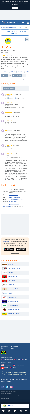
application (6, 242)
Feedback (13, 396)
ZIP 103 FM (11, 285)
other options (15, 253)
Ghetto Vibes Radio (14, 309)
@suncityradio (13, 201)
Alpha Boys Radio (13, 289)
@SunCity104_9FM (14, 204)
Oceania (8, 381)
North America (14, 379)
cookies (12, 1)
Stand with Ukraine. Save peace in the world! (15, 32)
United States (8, 365)
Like (6, 75)
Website (13, 71)
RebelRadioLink (12, 277)
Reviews (17, 55)
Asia (7, 379)
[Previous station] (9, 411)
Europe (3, 381)
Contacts (27, 79)
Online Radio (4, 347)
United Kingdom (20, 365)
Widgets (18, 396)
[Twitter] (26, 71)
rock (2, 52)
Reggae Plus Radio (13, 314)
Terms (2, 396)
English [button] (13, 348)
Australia (15, 367)
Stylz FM (10, 272)
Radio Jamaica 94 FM (14, 268)
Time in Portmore (7, 206)
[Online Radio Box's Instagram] (11, 387)
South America (23, 379)
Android (13, 374)
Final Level (9, 393)
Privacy (7, 396)
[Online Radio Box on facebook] (2, 387)
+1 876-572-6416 (13, 195)
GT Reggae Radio (13, 301)
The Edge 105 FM (13, 297)
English (4, 71)
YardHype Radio (13, 305)
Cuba (18, 359)
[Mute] (26, 411)
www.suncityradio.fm (14, 197)
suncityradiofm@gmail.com (16, 199)
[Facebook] (19, 71)
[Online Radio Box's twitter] (7, 387)
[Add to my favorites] (3, 411)
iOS (18, 374)
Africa (3, 379)
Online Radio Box (12, 22)
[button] (15, 411)
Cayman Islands (8, 359)
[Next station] (21, 411)
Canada (6, 367)
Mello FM (11, 264)
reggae (6, 52)
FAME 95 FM (11, 281)
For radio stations (5, 398)
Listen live (18, 75)
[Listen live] (27, 39)
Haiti (25, 359)
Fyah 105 (10, 293)
